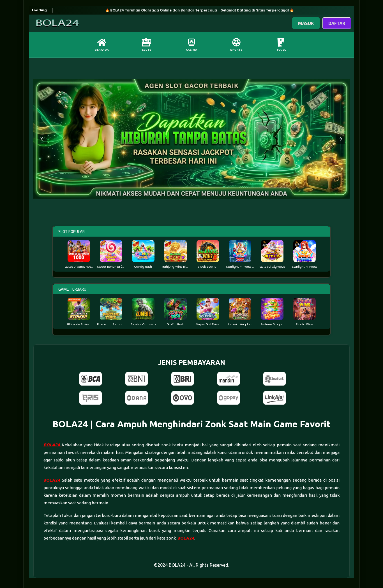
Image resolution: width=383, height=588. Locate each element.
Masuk (306, 23)
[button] (42, 139)
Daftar (336, 23)
